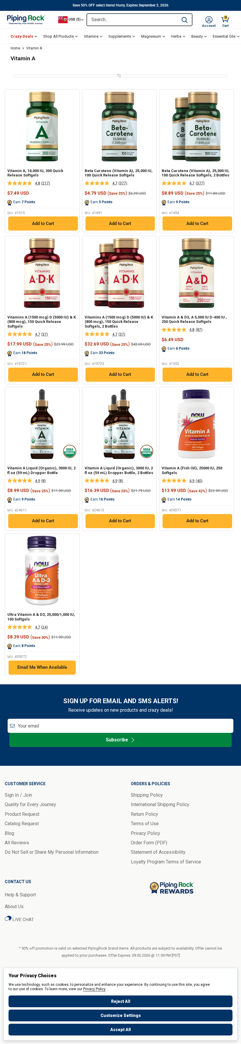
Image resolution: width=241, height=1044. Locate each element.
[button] (208, 19)
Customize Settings (121, 1015)
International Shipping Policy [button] (160, 804)
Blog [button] (9, 833)
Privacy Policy (94, 989)
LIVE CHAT (22, 919)
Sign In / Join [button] (18, 795)
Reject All (120, 1001)
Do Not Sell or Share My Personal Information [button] (51, 852)
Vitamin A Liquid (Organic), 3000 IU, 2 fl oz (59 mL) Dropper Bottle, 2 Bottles (119, 470)
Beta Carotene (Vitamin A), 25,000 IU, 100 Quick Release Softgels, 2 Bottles (196, 173)
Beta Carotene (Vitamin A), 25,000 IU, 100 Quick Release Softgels (119, 173)
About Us (14, 906)
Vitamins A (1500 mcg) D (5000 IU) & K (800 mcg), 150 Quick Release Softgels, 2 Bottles (119, 321)
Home (15, 48)
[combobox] (132, 20)
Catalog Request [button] (22, 823)
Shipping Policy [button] (147, 795)
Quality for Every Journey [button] (30, 804)
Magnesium (151, 36)
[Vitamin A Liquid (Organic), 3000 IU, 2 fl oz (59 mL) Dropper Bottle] (42, 424)
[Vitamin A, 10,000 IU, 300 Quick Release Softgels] (42, 126)
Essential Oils (224, 36)
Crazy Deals (22, 36)
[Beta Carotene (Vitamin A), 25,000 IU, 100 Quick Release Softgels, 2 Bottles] (196, 126)
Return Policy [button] (144, 814)
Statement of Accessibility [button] (158, 852)
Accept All (120, 1029)
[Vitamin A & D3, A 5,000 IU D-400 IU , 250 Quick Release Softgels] (196, 273)
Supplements (119, 36)
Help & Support (20, 895)
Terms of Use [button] (145, 823)
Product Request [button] (22, 814)
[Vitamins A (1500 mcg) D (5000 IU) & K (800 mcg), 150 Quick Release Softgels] (42, 273)
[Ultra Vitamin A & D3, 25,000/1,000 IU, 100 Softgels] (42, 571)
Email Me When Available (42, 667)
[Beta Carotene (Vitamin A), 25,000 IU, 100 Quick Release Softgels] (119, 126)
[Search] (184, 20)
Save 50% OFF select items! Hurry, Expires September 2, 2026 (120, 5)
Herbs (176, 36)
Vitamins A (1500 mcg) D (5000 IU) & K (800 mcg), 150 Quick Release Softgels (41, 321)
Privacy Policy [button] (145, 833)
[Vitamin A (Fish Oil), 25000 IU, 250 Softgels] (196, 424)
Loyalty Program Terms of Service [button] (166, 862)
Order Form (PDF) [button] (149, 842)
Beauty (197, 36)
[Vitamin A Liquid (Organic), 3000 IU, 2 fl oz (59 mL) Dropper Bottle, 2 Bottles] (119, 424)
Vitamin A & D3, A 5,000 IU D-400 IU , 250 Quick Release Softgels (194, 319)
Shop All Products (58, 36)
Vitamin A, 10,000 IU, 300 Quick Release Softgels (35, 173)
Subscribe (117, 740)
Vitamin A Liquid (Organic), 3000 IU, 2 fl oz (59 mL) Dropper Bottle (41, 470)
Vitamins (91, 36)
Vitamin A (34, 48)
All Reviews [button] (17, 842)
